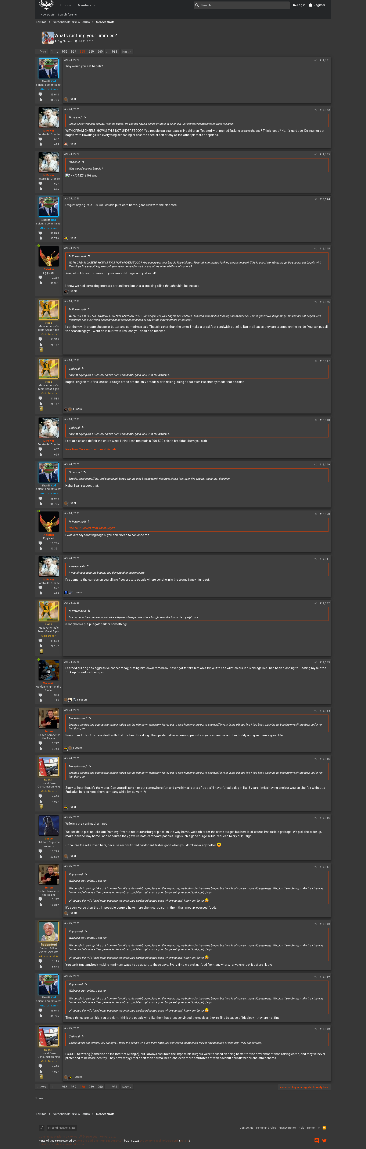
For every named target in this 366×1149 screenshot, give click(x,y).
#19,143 (325, 154)
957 (73, 51)
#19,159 (325, 976)
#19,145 (325, 248)
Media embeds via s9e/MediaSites (62, 1144)
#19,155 (325, 758)
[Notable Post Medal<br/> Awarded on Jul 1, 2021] (41, 349)
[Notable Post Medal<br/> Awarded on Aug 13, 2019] (41, 806)
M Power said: (77, 256)
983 (114, 51)
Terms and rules (266, 1127)
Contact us (247, 1127)
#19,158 (325, 923)
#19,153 (325, 662)
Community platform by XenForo (77, 1136)
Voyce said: (76, 874)
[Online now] (38, 256)
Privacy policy (287, 1127)
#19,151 (325, 558)
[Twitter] (324, 1140)
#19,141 (325, 60)
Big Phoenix (65, 41)
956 (64, 51)
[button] (94, 5)
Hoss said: (75, 117)
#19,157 (325, 866)
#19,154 (325, 710)
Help (302, 1127)
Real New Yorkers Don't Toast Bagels (90, 449)
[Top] (318, 1128)
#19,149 (325, 464)
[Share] (315, 60)
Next (125, 51)
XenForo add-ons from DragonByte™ (99, 1140)
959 (91, 51)
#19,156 (325, 817)
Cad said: (74, 162)
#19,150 (325, 514)
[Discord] (316, 1140)
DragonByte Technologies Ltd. (159, 1140)
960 (100, 51)
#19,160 (325, 1028)
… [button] (57, 51)
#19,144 (325, 199)
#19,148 (325, 420)
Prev (43, 51)
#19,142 (325, 109)
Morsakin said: (78, 718)
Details (184, 1140)
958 (82, 51)
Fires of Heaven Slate (61, 1127)
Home (311, 1127)
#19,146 (325, 301)
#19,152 (325, 603)
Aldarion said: (77, 566)
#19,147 (325, 361)
